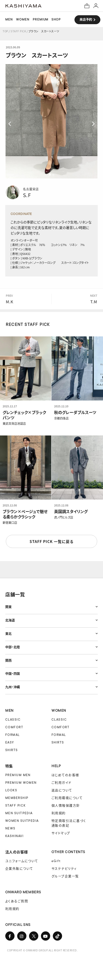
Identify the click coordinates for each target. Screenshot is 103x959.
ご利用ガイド (62, 782)
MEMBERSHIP (16, 798)
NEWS (10, 828)
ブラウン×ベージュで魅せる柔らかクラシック (25, 514)
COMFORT (14, 727)
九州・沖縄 (12, 687)
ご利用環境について (67, 798)
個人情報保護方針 (66, 805)
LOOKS (11, 790)
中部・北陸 (12, 647)
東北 (8, 633)
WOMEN (23, 19)
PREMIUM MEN (18, 775)
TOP (5, 31)
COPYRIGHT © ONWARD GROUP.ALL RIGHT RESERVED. (42, 950)
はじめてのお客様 (65, 775)
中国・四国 (12, 673)
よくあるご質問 (16, 901)
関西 (8, 660)
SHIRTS (11, 750)
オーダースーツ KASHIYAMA (23, 6)
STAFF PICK (18, 31)
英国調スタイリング (71, 511)
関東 (8, 606)
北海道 (10, 620)
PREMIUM (41, 19)
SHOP (56, 19)
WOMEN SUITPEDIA (22, 820)
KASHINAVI (14, 836)
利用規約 (59, 813)
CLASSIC (13, 719)
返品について (62, 790)
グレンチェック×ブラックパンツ (24, 415)
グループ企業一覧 (65, 876)
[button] (50, 175)
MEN (9, 19)
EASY (9, 742)
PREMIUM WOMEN (21, 782)
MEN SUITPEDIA (19, 813)
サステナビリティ (64, 868)
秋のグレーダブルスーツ (75, 412)
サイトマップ (61, 833)
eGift (56, 861)
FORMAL (12, 734)
